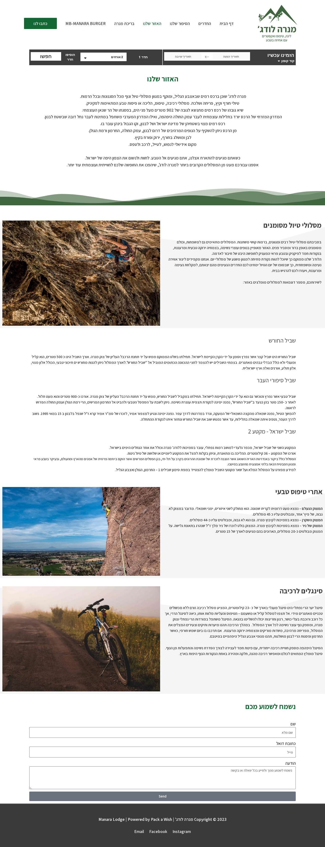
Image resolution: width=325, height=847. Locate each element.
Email (139, 831)
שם (293, 724)
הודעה (290, 763)
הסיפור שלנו (180, 23)
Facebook (158, 831)
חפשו (46, 56)
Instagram (181, 831)
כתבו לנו (40, 23)
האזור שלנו (152, 23)
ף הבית (227, 23)
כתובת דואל (286, 743)
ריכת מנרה (124, 23)
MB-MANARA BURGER (85, 23)
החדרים (204, 23)
